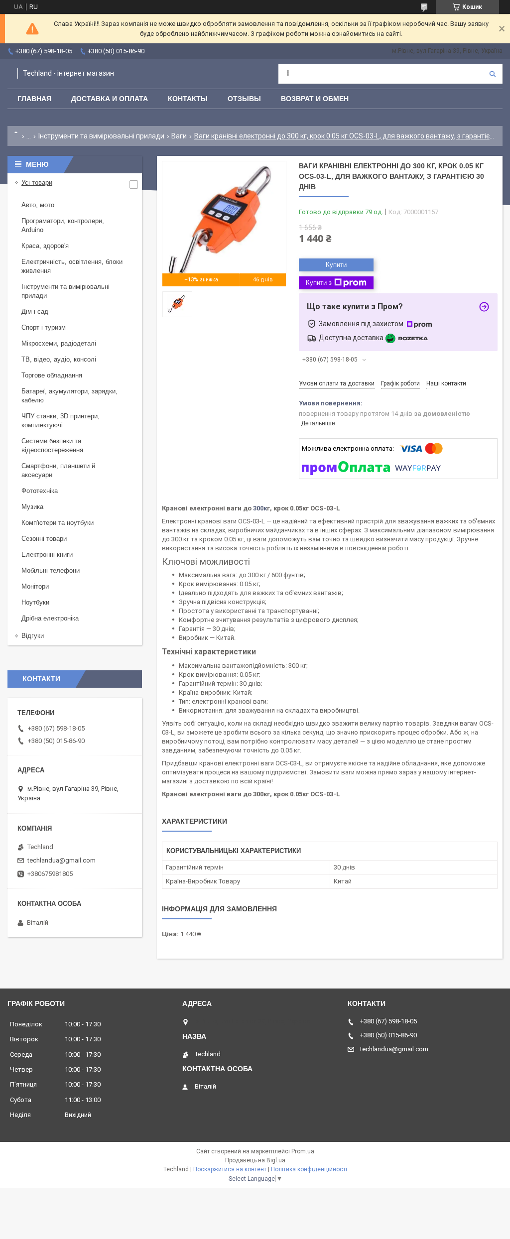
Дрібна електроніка (50, 618)
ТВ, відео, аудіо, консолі (58, 359)
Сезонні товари (44, 538)
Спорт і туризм (43, 327)
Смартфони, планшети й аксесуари (58, 470)
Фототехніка (39, 491)
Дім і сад (34, 311)
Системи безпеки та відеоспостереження (52, 445)
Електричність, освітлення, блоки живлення (72, 266)
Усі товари (36, 182)
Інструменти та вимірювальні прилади (101, 136)
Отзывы (244, 99)
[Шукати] (493, 74)
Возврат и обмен (315, 99)
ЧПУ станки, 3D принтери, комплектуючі (60, 420)
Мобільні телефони (50, 570)
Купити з (319, 282)
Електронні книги (47, 554)
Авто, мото (37, 205)
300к (260, 508)
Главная (34, 99)
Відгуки (32, 635)
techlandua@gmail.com (61, 860)
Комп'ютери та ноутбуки (57, 522)
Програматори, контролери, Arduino (62, 225)
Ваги (179, 136)
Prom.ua (302, 1151)
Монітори (35, 586)
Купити (336, 264)
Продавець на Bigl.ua (255, 1160)
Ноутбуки (35, 602)
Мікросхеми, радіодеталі (58, 343)
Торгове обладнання (51, 375)
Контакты (188, 99)
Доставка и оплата (109, 99)
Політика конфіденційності (309, 1169)
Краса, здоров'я (45, 245)
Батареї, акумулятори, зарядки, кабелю (69, 395)
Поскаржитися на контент (229, 1169)
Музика (32, 506)
